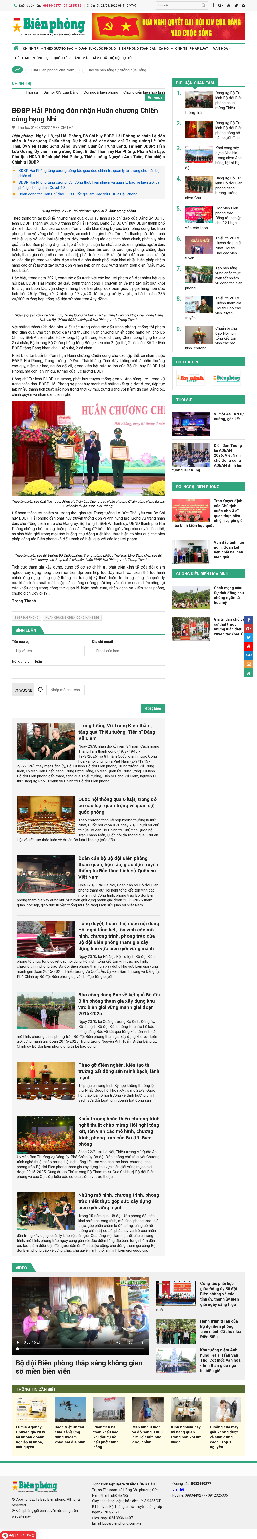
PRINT (157, 98)
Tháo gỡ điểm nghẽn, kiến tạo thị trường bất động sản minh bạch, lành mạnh (118, 1071)
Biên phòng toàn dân (137, 48)
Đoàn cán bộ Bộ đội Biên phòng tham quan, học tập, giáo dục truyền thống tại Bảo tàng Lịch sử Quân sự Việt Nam (118, 867)
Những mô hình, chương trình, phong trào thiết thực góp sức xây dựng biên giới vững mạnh (118, 1201)
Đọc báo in (187, 362)
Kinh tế (181, 48)
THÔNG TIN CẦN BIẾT (36, 1389)
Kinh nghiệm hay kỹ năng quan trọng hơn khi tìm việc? (186, 1434)
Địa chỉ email (102, 642)
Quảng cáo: (191, 1484)
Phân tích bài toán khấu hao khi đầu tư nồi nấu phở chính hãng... (106, 1437)
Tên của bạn (22, 642)
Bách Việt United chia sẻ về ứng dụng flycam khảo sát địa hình (70, 1434)
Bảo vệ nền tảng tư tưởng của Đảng (116, 70)
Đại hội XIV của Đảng (60, 92)
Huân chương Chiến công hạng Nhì (72, 617)
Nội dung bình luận (27, 661)
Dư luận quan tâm (195, 82)
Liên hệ (178, 1489)
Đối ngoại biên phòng (101, 92)
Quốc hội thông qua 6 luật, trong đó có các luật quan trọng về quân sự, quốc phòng (117, 805)
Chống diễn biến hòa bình (144, 92)
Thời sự (32, 92)
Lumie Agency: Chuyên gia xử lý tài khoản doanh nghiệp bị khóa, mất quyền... (30, 1437)
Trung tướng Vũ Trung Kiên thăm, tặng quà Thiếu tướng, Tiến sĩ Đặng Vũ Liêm (116, 732)
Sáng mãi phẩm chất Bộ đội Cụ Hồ (102, 58)
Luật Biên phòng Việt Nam (52, 70)
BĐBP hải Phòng (27, 617)
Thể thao (21, 58)
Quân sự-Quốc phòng (97, 48)
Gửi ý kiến (153, 709)
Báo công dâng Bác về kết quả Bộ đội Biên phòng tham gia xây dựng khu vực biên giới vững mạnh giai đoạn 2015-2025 (119, 1004)
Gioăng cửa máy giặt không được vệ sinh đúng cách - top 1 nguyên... (224, 1437)
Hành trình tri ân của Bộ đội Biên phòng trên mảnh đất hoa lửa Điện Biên (220, 1329)
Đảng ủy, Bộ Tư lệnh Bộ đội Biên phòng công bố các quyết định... (228, 130)
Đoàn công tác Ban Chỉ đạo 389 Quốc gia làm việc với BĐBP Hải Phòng (77, 194)
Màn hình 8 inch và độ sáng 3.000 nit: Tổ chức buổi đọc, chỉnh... (147, 1434)
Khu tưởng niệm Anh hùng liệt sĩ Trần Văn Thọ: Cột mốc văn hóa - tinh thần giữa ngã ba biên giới (220, 1360)
